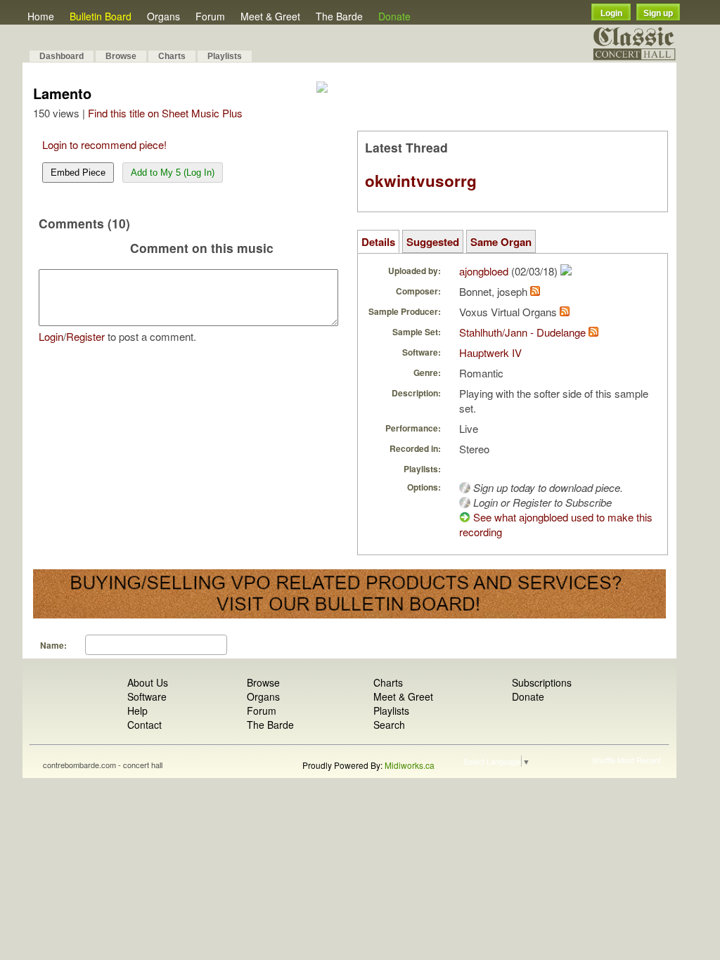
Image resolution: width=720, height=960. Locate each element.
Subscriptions (542, 682)
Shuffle (603, 759)
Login (611, 13)
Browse (120, 56)
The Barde (339, 16)
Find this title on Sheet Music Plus (165, 112)
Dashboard (61, 56)
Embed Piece (78, 172)
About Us (147, 682)
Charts (172, 56)
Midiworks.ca (410, 765)
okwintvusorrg (421, 180)
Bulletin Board (100, 16)
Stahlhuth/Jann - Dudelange (522, 332)
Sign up (658, 13)
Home (40, 16)
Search (389, 725)
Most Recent (639, 759)
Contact (144, 725)
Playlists (224, 56)
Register (85, 336)
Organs (163, 16)
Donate (394, 16)
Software (147, 696)
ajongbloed (483, 271)
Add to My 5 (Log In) (172, 172)
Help (137, 710)
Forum (210, 16)
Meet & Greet (270, 16)
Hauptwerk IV (490, 352)
